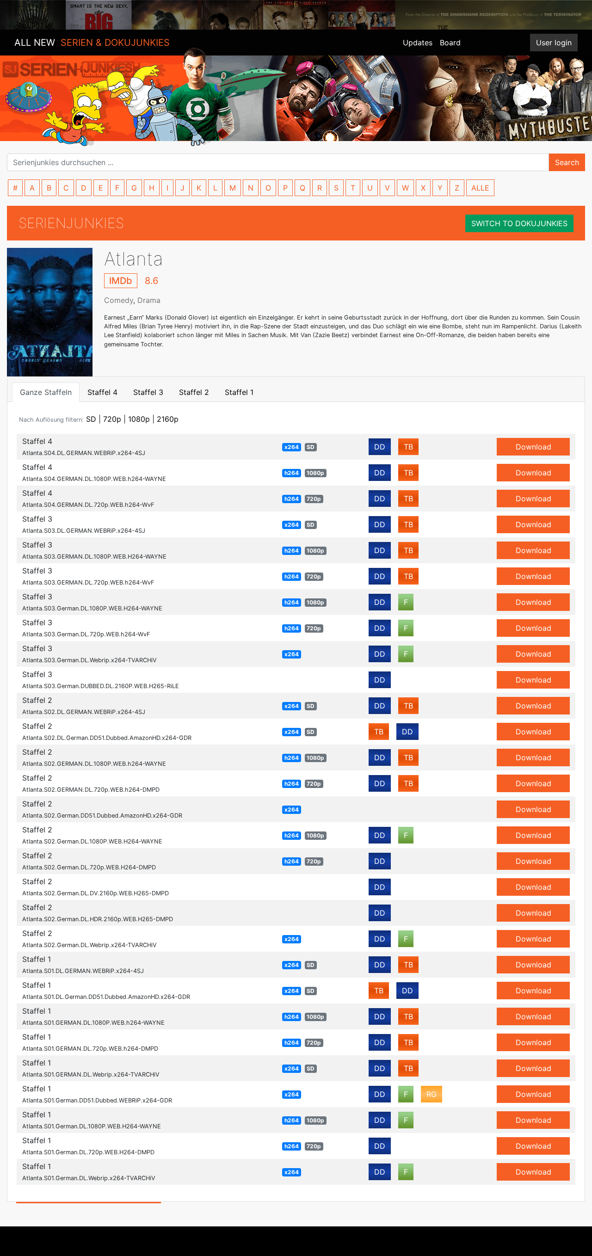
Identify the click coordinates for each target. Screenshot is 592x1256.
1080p (139, 419)
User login (554, 42)
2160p (168, 419)
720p (112, 419)
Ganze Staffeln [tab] (46, 392)
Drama (148, 300)
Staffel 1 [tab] (239, 392)
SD (91, 419)
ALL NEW (92, 42)
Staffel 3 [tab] (148, 392)
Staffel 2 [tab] (194, 392)
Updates (417, 42)
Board (450, 42)
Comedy (118, 300)
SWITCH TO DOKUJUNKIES (519, 223)
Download (533, 446)
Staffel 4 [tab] (102, 392)
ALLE (480, 187)
